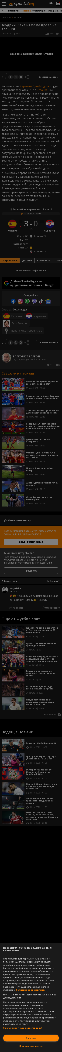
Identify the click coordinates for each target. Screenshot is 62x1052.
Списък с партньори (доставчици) (22, 1027)
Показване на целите (31, 1046)
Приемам (31, 1038)
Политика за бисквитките (30, 989)
